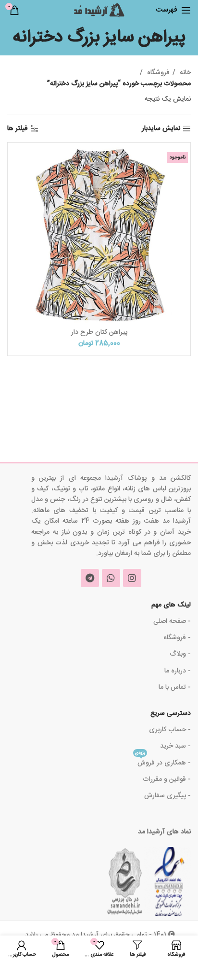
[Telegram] (90, 578)
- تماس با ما (175, 687)
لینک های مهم (171, 605)
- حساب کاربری (170, 730)
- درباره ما (177, 671)
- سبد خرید (175, 746)
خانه (184, 72)
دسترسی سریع (170, 713)
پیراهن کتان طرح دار (99, 332)
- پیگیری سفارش (167, 796)
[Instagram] (132, 578)
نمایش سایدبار (161, 129)
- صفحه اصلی (172, 621)
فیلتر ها (17, 129)
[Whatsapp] (111, 578)
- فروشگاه (177, 638)
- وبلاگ (180, 654)
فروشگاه (157, 72)
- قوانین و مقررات (167, 779)
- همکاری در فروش (163, 762)
